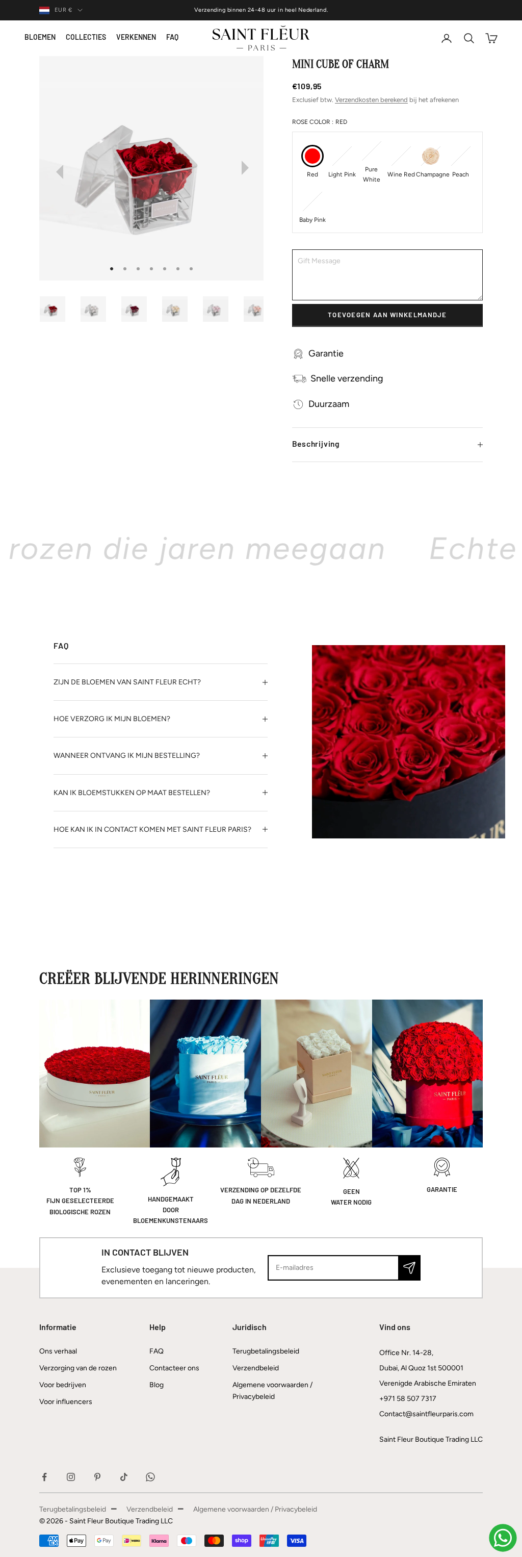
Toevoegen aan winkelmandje (387, 315)
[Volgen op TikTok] (124, 1477)
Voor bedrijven (62, 1385)
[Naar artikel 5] (220, 309)
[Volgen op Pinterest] (97, 1477)
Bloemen (40, 38)
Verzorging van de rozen (78, 1368)
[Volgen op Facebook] (44, 1477)
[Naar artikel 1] (57, 309)
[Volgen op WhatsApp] (150, 1477)
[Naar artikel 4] (180, 309)
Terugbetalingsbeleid (265, 1351)
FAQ (172, 38)
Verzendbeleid (255, 1368)
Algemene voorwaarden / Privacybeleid (255, 1509)
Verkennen (136, 38)
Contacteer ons (174, 1368)
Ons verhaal (58, 1351)
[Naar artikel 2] (98, 309)
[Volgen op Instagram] (71, 1477)
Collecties (86, 38)
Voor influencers (65, 1401)
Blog (156, 1385)
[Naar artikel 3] (139, 309)
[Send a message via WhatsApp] (503, 1538)
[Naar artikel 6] (261, 309)
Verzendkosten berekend (371, 100)
